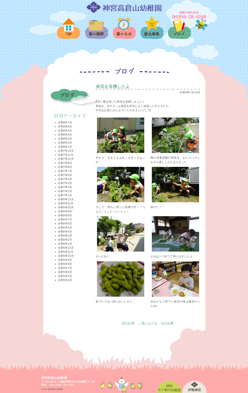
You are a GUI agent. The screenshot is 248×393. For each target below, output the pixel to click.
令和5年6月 (65, 272)
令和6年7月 (65, 219)
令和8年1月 (65, 146)
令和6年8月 (65, 215)
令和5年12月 (66, 247)
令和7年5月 (65, 179)
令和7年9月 (65, 162)
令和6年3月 (65, 235)
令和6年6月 (65, 223)
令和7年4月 (65, 183)
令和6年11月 (65, 203)
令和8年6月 (65, 126)
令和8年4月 (65, 134)
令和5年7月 (65, 268)
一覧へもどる (148, 323)
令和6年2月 (65, 239)
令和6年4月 (65, 231)
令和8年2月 (65, 142)
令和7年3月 (65, 187)
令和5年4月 (65, 280)
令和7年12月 (66, 150)
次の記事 (167, 323)
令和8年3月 (65, 138)
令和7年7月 (65, 171)
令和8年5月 (65, 130)
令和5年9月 (65, 259)
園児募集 (151, 29)
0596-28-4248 (189, 15)
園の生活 (124, 30)
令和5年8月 (65, 264)
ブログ (179, 31)
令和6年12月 (66, 199)
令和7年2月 (65, 191)
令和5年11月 (65, 251)
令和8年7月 (65, 122)
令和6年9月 (65, 211)
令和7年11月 (65, 154)
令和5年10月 (66, 255)
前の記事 (128, 323)
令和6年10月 (66, 207)
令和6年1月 (65, 243)
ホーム (68, 30)
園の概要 (96, 31)
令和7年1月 (65, 195)
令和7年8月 (65, 167)
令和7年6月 (65, 175)
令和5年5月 (65, 276)
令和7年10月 (66, 158)
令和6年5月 (65, 227)
